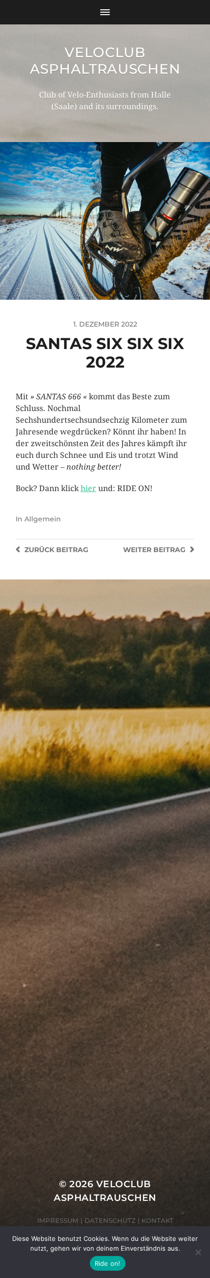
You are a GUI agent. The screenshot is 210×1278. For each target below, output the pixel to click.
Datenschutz (110, 1220)
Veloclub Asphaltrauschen (105, 60)
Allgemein (42, 519)
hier (88, 488)
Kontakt (157, 1220)
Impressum (58, 1220)
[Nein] (198, 1252)
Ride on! (108, 1263)
